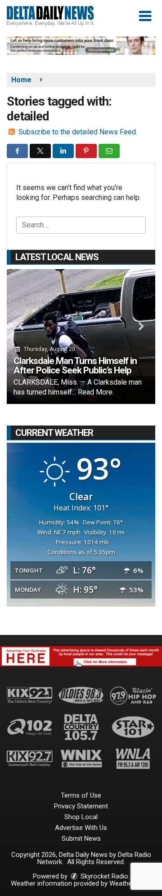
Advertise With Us (81, 828)
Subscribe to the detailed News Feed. (77, 132)
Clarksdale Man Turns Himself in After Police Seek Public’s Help (75, 365)
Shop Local (81, 817)
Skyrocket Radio (103, 876)
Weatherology (129, 883)
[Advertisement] (81, 45)
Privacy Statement (81, 806)
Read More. (96, 392)
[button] (145, 16)
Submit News (81, 838)
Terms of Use (81, 795)
